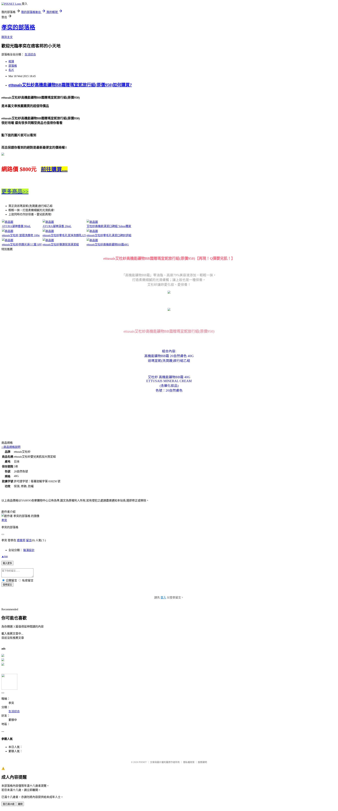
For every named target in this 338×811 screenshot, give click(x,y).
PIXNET (143, 762)
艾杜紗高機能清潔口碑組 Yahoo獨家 (109, 226)
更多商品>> (15, 191)
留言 (29, 540)
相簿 (11, 61)
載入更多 (7, 563)
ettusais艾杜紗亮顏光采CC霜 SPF (22, 244)
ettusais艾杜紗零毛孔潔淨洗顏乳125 (64, 235)
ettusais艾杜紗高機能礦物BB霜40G (108, 244)
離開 (20, 804)
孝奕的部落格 (18, 27)
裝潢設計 (29, 550)
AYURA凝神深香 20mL (57, 226)
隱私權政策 (189, 762)
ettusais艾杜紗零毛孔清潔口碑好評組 (109, 235)
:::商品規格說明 (10, 446)
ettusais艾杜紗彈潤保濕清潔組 (61, 244)
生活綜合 (30, 54)
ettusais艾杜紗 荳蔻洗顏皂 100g (21, 235)
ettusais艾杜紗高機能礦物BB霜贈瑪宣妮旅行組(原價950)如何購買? (70, 85)
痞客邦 (21, 540)
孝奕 (4, 520)
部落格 (12, 65)
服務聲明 (202, 762)
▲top (4, 556)
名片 (11, 69)
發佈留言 (7, 584)
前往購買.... (54, 169)
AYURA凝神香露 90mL (16, 226)
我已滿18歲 (8, 804)
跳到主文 (7, 37)
